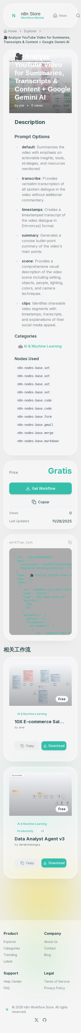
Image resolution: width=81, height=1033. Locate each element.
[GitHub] (44, 1020)
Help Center (13, 981)
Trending (10, 955)
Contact (50, 948)
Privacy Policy (54, 988)
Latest (8, 961)
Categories (12, 948)
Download (57, 746)
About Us (51, 942)
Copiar (44, 502)
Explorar (30, 31)
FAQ (7, 988)
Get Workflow (43, 488)
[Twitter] (36, 1020)
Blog (47, 955)
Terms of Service (57, 981)
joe (21, 105)
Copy (30, 746)
